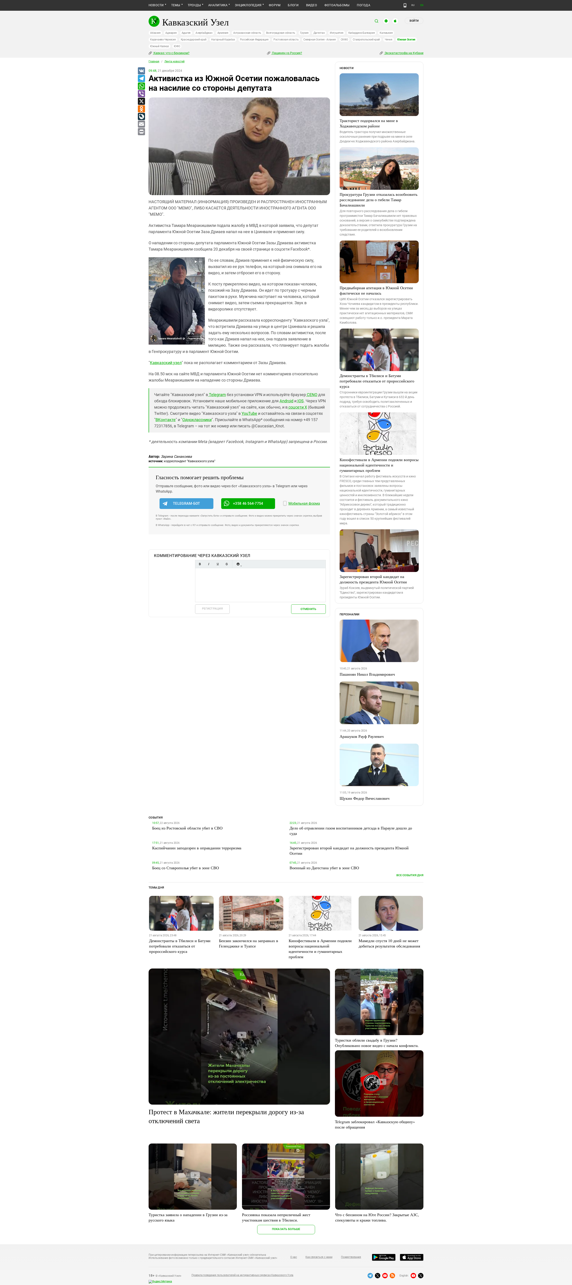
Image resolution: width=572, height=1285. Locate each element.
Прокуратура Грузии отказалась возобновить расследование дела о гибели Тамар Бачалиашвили (378, 200)
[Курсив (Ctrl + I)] (208, 564)
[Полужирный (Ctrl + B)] (199, 564)
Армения (222, 32)
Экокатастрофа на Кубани (403, 53)
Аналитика (217, 5)
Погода (363, 5)
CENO (311, 394)
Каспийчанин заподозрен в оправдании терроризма (196, 847)
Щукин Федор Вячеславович (364, 798)
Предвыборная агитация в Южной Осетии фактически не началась (376, 290)
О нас (293, 1257)
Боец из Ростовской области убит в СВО (187, 828)
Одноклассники (197, 419)
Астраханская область (247, 32)
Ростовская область (286, 39)
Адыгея (186, 32)
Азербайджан (204, 32)
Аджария (171, 32)
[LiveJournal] (141, 116)
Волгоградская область (280, 32)
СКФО (344, 39)
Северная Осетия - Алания (319, 39)
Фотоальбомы (337, 5)
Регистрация (212, 608)
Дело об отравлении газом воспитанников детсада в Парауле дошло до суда (351, 830)
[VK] (141, 71)
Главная (154, 61)
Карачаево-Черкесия (163, 39)
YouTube (249, 413)
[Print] (141, 132)
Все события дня (409, 875)
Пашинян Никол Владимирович (367, 674)
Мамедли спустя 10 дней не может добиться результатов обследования (389, 943)
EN (421, 5)
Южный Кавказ (159, 46)
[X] (141, 101)
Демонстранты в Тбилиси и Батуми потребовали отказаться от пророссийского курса (377, 381)
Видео (311, 5)
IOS (300, 401)
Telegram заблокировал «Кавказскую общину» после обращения (375, 1124)
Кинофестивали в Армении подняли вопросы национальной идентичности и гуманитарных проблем (379, 465)
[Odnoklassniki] (141, 109)
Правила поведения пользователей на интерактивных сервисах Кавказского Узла (242, 1275)
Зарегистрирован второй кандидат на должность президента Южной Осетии (373, 579)
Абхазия (155, 32)
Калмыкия (386, 32)
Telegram (217, 394)
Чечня (388, 39)
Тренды (194, 5)
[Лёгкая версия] (405, 5)
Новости (156, 5)
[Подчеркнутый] (217, 564)
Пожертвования (351, 1257)
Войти (414, 20)
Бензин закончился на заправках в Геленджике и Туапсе (248, 943)
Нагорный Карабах (223, 39)
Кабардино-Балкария (361, 32)
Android (286, 401)
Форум (274, 5)
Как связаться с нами (318, 1257)
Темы (175, 5)
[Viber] (141, 94)
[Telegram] (141, 78)
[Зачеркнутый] (226, 564)
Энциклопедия (248, 5)
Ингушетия (336, 32)
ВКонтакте (166, 419)
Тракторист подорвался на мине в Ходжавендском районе (369, 123)
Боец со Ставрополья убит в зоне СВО (185, 867)
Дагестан (319, 32)
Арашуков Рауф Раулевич (362, 736)
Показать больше (286, 1229)
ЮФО (177, 46)
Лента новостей (174, 61)
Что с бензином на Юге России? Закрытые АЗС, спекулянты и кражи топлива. (377, 1217)
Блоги (293, 5)
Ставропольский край (366, 39)
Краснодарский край (193, 39)
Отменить (308, 609)
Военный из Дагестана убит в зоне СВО (324, 867)
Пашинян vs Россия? (286, 53)
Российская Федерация (254, 39)
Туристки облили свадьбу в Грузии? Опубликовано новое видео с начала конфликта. (377, 1042)
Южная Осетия (406, 39)
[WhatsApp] (141, 86)
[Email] (141, 124)
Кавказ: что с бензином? (171, 53)
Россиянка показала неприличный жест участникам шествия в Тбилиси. (276, 1217)
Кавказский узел (166, 362)
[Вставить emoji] (237, 564)
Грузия (304, 32)
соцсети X (297, 407)
